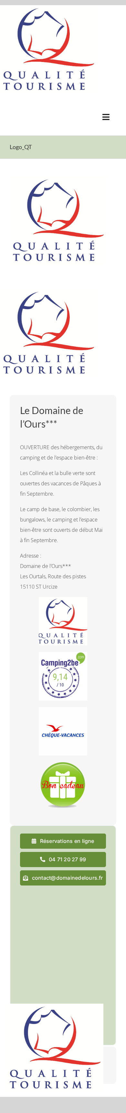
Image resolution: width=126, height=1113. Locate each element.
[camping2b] (63, 654)
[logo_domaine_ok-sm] (28, 107)
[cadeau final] (63, 764)
